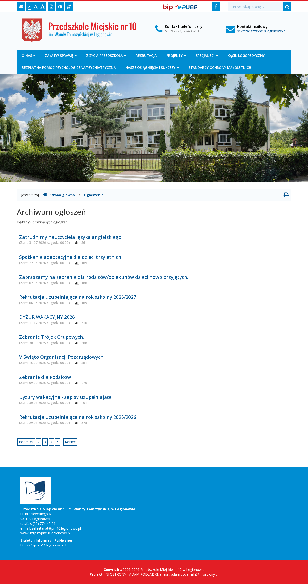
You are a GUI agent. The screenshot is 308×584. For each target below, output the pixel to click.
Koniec (70, 442)
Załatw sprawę (59, 55)
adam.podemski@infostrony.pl (194, 574)
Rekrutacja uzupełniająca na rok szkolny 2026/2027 (77, 297)
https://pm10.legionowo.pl (50, 533)
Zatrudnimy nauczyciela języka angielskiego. (70, 237)
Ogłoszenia (93, 195)
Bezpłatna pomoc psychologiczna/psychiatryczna (69, 67)
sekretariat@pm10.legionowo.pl (261, 31)
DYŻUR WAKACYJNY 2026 (47, 317)
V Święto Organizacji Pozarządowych (61, 357)
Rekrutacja (146, 55)
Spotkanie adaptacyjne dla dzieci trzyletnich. (70, 257)
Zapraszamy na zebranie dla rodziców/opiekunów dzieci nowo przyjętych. (103, 277)
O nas (27, 55)
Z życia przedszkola (105, 55)
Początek (26, 442)
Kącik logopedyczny (246, 55)
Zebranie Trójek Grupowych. (51, 337)
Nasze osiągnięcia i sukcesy (150, 67)
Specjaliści (206, 55)
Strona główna (62, 195)
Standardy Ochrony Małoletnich (219, 67)
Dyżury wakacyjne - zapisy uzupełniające (65, 397)
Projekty (175, 55)
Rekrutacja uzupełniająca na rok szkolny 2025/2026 (77, 417)
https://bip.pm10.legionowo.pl (43, 545)
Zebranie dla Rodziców (45, 377)
